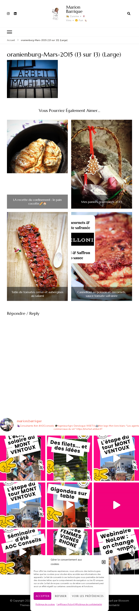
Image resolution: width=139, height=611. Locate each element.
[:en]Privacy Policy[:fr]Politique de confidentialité (79, 604)
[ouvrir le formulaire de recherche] (129, 13)
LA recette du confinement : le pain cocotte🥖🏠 (37, 201)
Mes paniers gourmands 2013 (101, 202)
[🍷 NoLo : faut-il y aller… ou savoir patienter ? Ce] (116, 551)
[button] (103, 562)
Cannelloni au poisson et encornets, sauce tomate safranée (101, 294)
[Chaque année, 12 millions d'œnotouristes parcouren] (116, 505)
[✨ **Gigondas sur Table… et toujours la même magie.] (69, 505)
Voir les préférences (88, 596)
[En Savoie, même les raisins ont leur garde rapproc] (69, 458)
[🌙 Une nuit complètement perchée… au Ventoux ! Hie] (22, 458)
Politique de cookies (45, 604)
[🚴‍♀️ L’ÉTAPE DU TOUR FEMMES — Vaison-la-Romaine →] (116, 458)
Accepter (42, 596)
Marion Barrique (74, 9)
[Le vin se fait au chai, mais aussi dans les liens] (69, 551)
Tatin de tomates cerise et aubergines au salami (37, 294)
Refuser (61, 596)
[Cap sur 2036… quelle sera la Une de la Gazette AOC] (22, 551)
